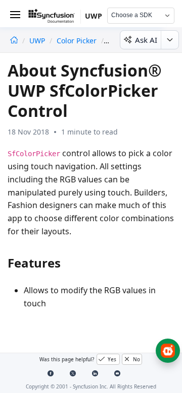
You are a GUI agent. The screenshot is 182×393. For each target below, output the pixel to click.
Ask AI (146, 40)
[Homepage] (14, 40)
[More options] (169, 40)
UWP (38, 40)
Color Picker (77, 40)
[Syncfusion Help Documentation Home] (54, 18)
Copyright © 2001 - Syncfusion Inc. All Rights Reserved (91, 386)
